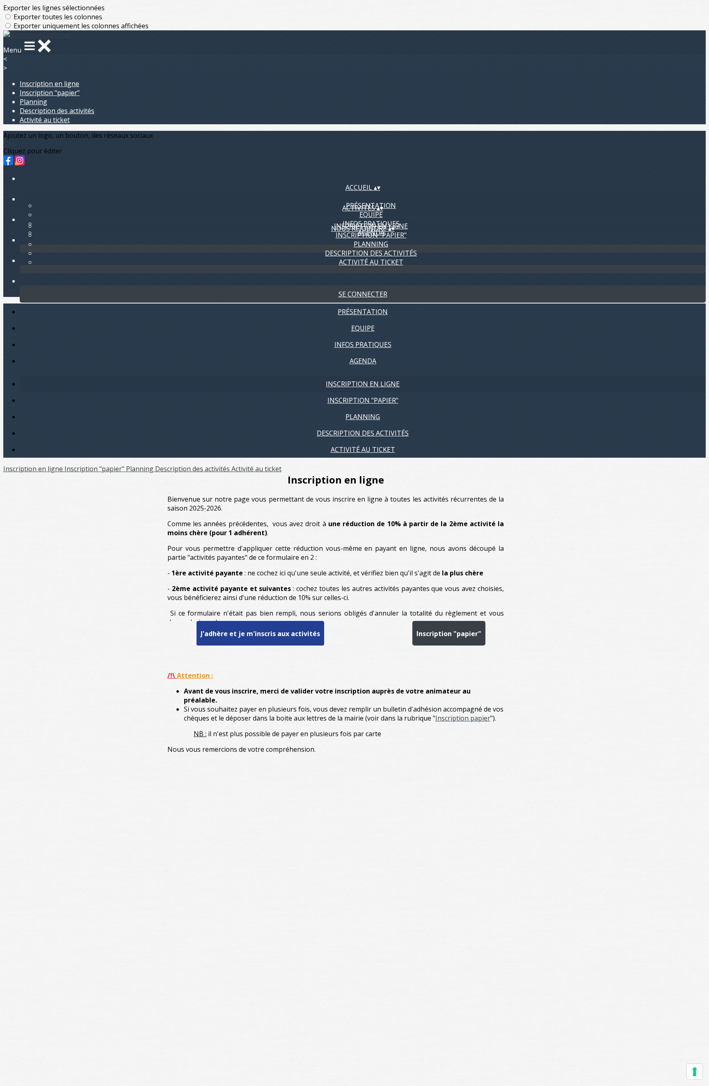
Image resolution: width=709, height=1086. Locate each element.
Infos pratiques (362, 344)
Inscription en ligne (49, 83)
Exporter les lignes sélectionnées (54, 7)
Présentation (363, 311)
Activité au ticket (45, 119)
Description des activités (57, 110)
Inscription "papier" (50, 92)
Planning (33, 101)
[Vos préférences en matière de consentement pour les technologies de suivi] (694, 1071)
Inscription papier (462, 718)
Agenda (363, 360)
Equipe (371, 214)
